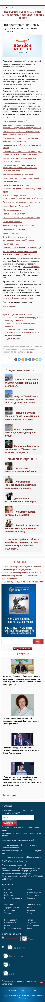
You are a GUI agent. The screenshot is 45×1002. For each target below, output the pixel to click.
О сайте (22, 990)
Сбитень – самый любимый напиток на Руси (22, 248)
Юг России (8, 895)
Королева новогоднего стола (16, 185)
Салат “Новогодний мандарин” (16, 206)
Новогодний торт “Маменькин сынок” (19, 225)
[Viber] (33, 359)
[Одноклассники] (22, 359)
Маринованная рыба (12, 210)
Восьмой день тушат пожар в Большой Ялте (23, 582)
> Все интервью (9, 795)
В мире (7, 890)
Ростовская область (13, 898)
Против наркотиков (12, 928)
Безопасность (10, 923)
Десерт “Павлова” (10, 233)
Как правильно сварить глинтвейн (18, 174)
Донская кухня (13, 339)
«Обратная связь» (33, 857)
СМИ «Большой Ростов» (15, 861)
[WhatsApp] (36, 359)
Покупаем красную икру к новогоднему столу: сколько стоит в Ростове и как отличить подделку (20, 168)
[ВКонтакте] (19, 359)
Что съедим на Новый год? (15, 121)
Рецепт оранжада (11, 244)
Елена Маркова (9, 306)
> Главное (7, 8)
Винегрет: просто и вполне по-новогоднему (22, 202)
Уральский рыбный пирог (14, 214)
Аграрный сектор (11, 908)
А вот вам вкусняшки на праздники (22, 330)
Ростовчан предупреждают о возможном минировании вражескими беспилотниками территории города (21, 576)
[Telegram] (40, 359)
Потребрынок (10, 910)
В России (8, 892)
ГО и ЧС (7, 925)
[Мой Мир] (26, 359)
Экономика (9, 905)
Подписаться (9, 823)
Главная (12, 990)
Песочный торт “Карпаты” (14, 229)
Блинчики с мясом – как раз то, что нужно (21, 218)
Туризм (7, 913)
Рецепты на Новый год (13, 222)
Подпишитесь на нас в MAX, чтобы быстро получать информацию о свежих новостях (23, 15)
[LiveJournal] (29, 359)
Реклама (32, 990)
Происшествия (10, 920)
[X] (15, 359)
